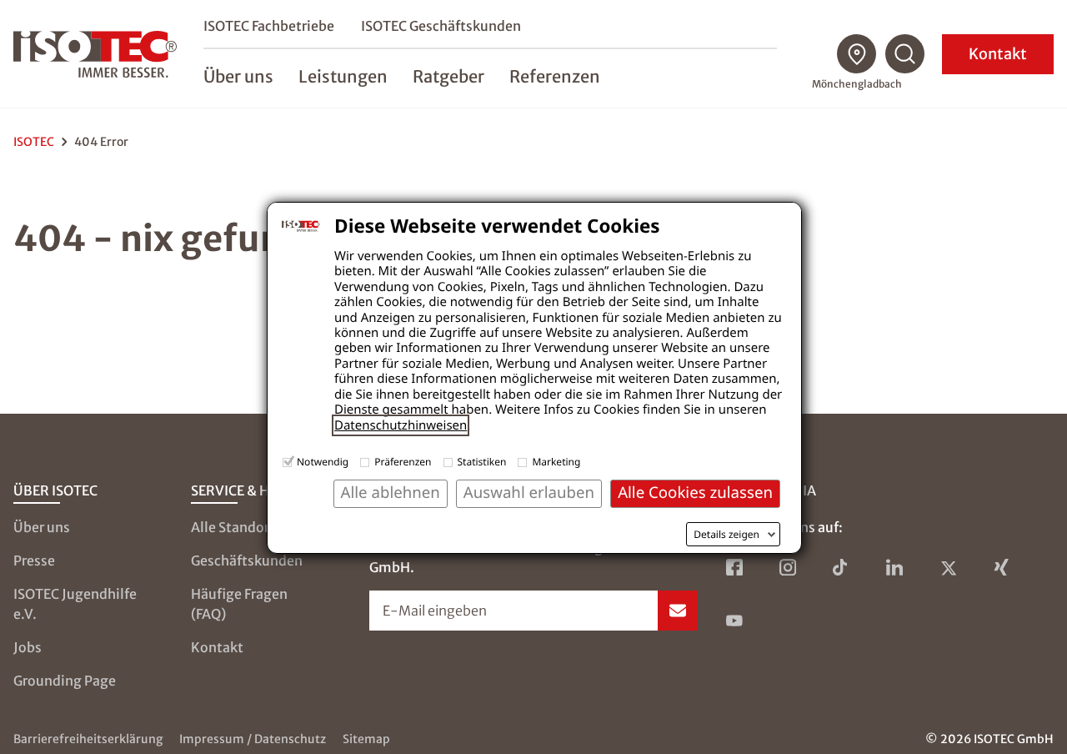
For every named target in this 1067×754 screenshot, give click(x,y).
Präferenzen (402, 462)
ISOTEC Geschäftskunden (441, 26)
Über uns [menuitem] (238, 76)
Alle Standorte (237, 527)
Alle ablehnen (390, 492)
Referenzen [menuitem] (554, 76)
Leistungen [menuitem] (343, 76)
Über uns (41, 527)
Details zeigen (726, 534)
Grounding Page (64, 680)
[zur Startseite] (95, 54)
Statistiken (482, 462)
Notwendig (322, 462)
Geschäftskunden (247, 560)
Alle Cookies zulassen (695, 492)
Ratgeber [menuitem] (448, 76)
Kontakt (998, 53)
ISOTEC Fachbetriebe (268, 26)
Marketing (556, 462)
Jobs (27, 647)
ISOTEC (33, 141)
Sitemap (366, 738)
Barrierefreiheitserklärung (88, 738)
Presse (34, 560)
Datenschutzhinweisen (400, 425)
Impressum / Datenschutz (252, 738)
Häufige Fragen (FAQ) (239, 604)
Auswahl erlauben (528, 492)
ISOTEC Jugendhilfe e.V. (75, 604)
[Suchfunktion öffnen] (905, 54)
